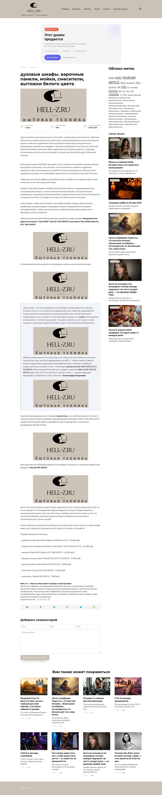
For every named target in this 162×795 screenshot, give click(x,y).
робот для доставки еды (116, 103)
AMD (118, 77)
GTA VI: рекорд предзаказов (122, 699)
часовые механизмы (130, 119)
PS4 (127, 91)
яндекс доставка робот (115, 121)
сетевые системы (135, 111)
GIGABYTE (112, 87)
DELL (138, 82)
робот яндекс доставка (115, 108)
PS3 (124, 91)
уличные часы (113, 116)
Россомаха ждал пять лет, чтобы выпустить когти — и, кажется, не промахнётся (64, 757)
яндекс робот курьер (131, 124)
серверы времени (114, 111)
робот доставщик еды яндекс (117, 105)
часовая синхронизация (116, 119)
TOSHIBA (114, 94)
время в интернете (129, 100)
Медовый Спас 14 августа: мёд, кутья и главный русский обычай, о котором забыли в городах (31, 703)
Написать (54, 57)
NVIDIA (113, 91)
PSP (132, 91)
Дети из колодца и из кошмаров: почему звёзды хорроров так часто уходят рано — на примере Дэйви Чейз (123, 289)
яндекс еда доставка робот (131, 121)
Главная (65, 9)
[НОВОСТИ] (125, 158)
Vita (124, 95)
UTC (121, 95)
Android (128, 77)
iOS (123, 87)
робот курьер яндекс (133, 105)
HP (118, 87)
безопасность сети (124, 97)
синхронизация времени (116, 113)
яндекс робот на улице (115, 127)
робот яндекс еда (128, 108)
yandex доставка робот (134, 95)
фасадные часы (122, 116)
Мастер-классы (121, 9)
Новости (76, 9)
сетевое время (124, 111)
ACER (111, 78)
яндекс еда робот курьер (116, 124)
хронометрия (132, 116)
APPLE (114, 82)
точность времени (131, 113)
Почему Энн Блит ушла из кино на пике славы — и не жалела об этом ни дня (128, 757)
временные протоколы (115, 100)
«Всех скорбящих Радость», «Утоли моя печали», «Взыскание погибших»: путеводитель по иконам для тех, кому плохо (124, 243)
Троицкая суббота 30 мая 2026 (125, 203)
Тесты (97, 9)
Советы (106, 9)
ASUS (123, 83)
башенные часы (113, 97)
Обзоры (87, 9)
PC (120, 91)
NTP (128, 87)
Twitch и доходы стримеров (29, 754)
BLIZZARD (131, 83)
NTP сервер (134, 87)
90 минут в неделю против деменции (93, 699)
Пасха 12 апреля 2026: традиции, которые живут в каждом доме (124, 332)
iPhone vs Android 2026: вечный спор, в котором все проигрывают (124, 165)
